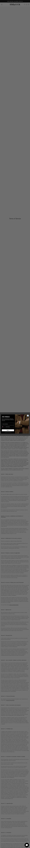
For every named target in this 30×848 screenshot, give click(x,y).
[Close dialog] (28, 415)
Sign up (8, 430)
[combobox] (3, 427)
